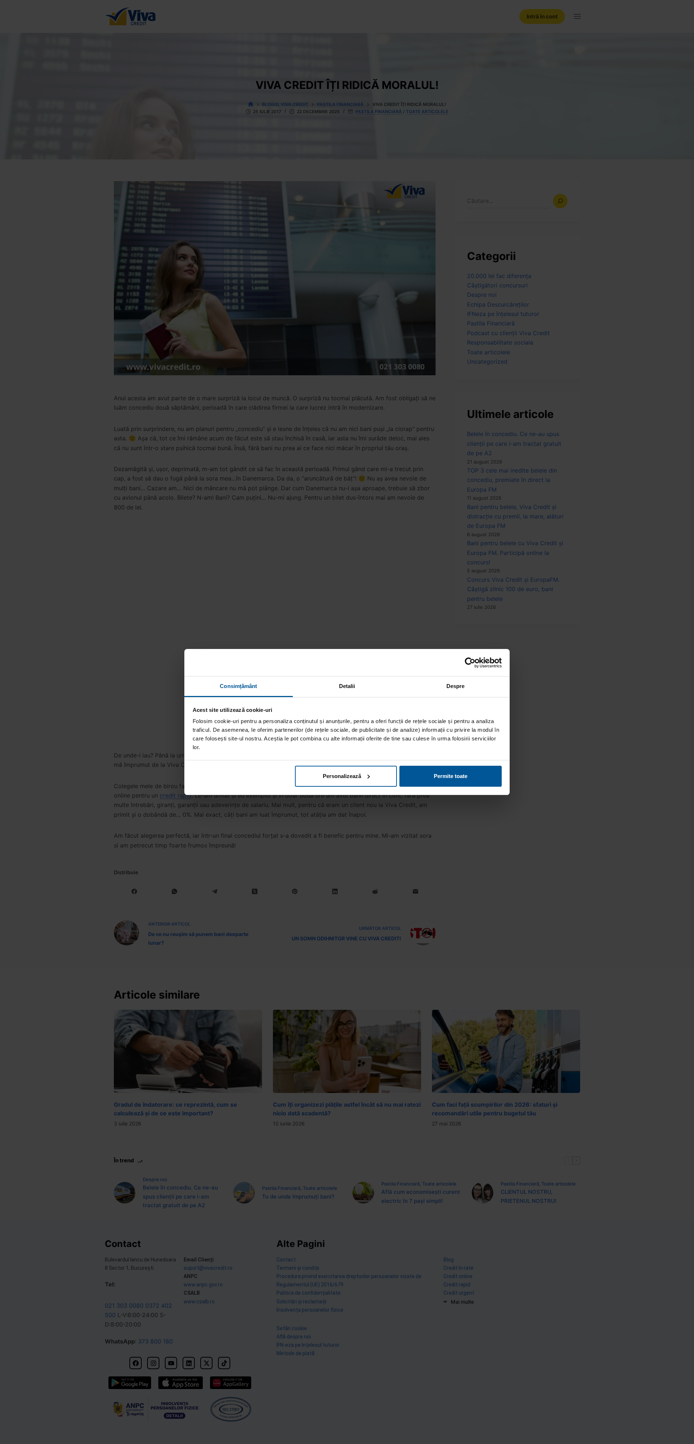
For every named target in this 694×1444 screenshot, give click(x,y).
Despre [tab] (455, 686)
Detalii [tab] (347, 686)
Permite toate (450, 776)
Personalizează (342, 776)
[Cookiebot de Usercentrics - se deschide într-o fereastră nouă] (470, 662)
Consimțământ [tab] (238, 686)
